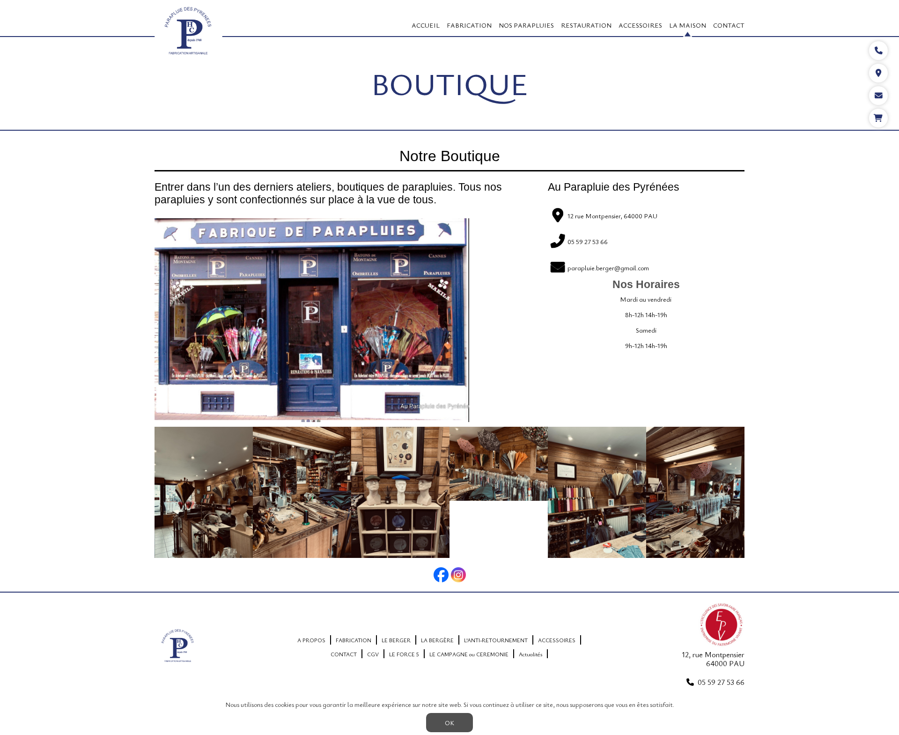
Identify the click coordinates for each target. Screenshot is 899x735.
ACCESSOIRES (640, 25)
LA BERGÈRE (437, 640)
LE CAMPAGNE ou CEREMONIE (468, 654)
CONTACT (728, 25)
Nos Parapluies (526, 25)
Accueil (426, 25)
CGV (373, 654)
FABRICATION (469, 25)
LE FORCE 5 (404, 654)
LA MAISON (687, 25)
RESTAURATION (586, 25)
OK (449, 722)
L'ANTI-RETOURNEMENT (496, 640)
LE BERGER (396, 640)
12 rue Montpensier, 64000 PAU (612, 215)
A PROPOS (311, 640)
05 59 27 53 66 (721, 682)
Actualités (530, 654)
